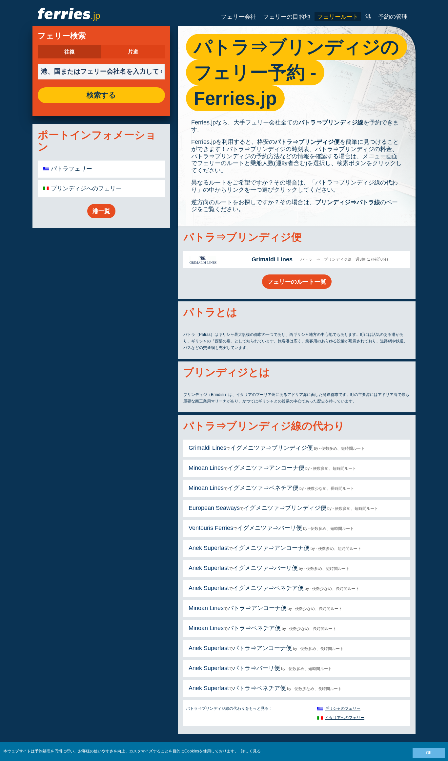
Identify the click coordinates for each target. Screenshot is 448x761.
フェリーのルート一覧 (296, 281)
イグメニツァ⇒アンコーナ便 (266, 468)
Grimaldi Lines (272, 259)
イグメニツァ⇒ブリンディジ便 (271, 448)
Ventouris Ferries (211, 528)
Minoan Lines (206, 468)
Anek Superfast (209, 548)
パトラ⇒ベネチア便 (254, 628)
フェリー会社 (238, 16)
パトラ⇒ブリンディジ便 (307, 142)
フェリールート (337, 16)
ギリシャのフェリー (342, 708)
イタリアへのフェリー (344, 717)
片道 (133, 51)
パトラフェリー (71, 169)
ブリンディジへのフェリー (86, 188)
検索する (101, 95)
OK (429, 752)
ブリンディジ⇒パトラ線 (347, 202)
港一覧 (101, 211)
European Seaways (214, 508)
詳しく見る (251, 751)
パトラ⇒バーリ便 (256, 668)
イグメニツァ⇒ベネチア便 (263, 488)
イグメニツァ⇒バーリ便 (269, 528)
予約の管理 (393, 16)
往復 (69, 51)
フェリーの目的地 (286, 16)
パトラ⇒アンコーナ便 (257, 608)
